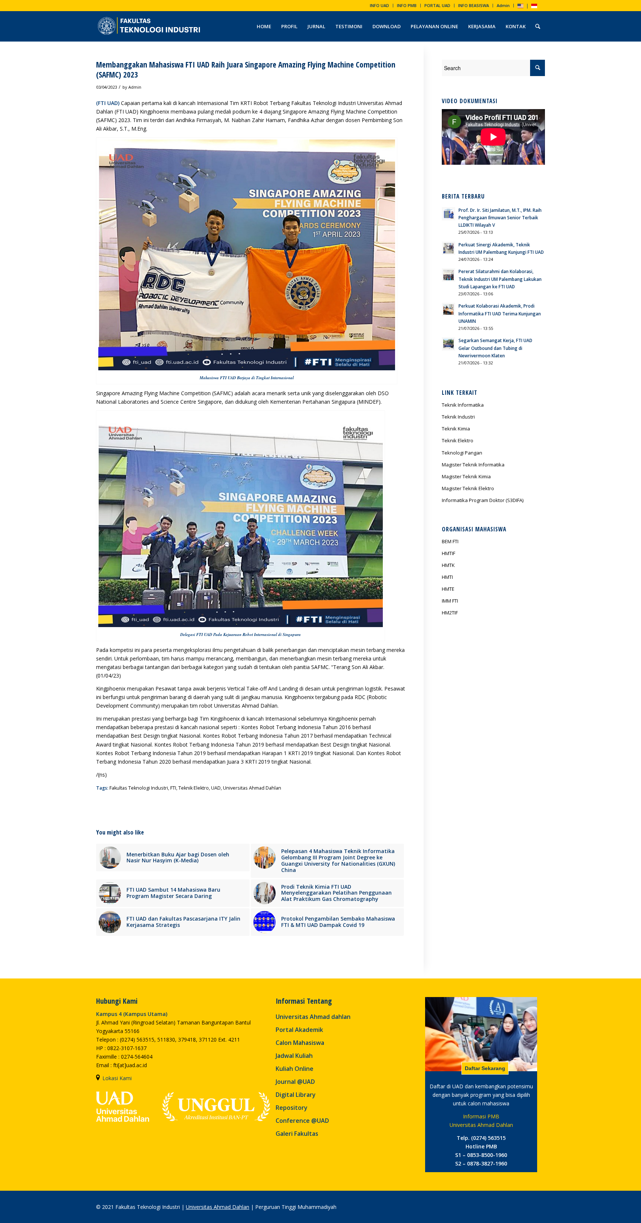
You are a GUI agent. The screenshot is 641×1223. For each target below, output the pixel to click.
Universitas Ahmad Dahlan (252, 788)
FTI (173, 788)
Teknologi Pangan (462, 452)
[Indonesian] (534, 6)
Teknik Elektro (193, 788)
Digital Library (296, 1095)
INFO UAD (379, 5)
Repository (292, 1108)
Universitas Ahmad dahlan (313, 1017)
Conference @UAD (302, 1121)
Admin (503, 5)
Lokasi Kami (117, 1078)
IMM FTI (450, 600)
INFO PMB (407, 5)
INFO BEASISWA (473, 5)
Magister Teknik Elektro (468, 488)
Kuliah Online (294, 1069)
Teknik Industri (458, 416)
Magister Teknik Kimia (466, 476)
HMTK (448, 565)
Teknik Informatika (463, 404)
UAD (216, 788)
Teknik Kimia (456, 428)
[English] (520, 6)
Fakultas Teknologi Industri (138, 788)
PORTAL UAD (437, 5)
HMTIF (448, 553)
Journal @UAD (295, 1082)
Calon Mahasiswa (300, 1043)
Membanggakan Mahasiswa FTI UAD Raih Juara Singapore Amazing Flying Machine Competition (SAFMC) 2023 (245, 69)
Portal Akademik (299, 1030)
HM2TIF (450, 612)
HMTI (447, 577)
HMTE (448, 589)
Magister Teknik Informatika (473, 464)
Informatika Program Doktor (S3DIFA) (482, 500)
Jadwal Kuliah (294, 1056)
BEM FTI (450, 541)
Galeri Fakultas (297, 1133)
